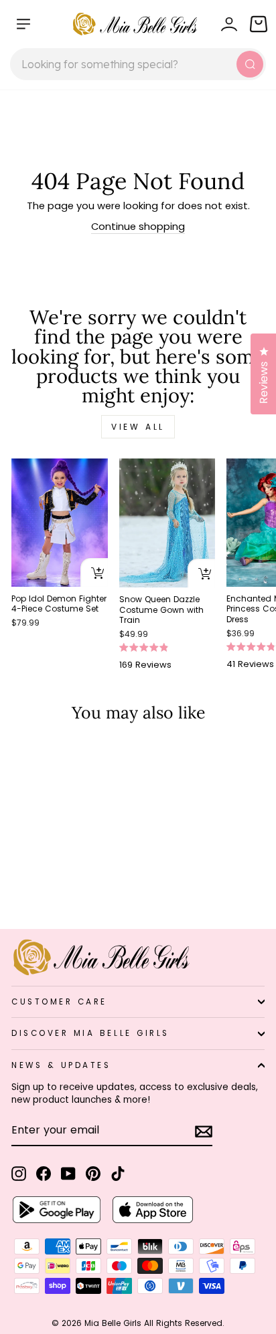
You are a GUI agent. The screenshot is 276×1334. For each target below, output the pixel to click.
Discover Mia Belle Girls (90, 1033)
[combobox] (138, 64)
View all (138, 426)
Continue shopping (138, 226)
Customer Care (59, 1001)
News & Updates (61, 1065)
